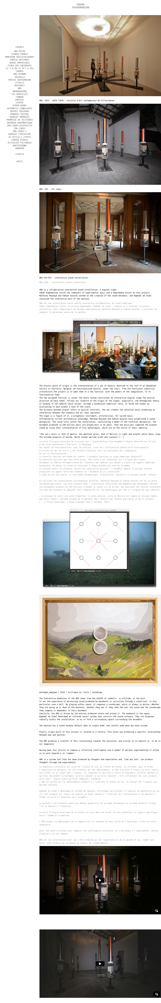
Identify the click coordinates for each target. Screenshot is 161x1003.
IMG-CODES (19, 128)
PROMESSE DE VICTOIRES (19, 119)
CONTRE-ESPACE (19, 140)
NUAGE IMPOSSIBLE (20, 62)
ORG (20, 88)
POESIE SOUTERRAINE (19, 80)
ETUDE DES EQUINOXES (20, 65)
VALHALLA (20, 77)
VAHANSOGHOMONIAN (80, 6)
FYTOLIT (19, 82)
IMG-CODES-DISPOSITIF (19, 125)
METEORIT (20, 85)
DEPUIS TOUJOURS (19, 111)
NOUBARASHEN (20, 91)
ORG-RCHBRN (19, 74)
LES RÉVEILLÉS (19, 94)
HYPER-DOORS (20, 105)
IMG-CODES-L (20, 131)
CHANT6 (19, 71)
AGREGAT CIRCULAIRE (19, 134)
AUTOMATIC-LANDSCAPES (19, 108)
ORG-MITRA (19, 51)
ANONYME (19, 148)
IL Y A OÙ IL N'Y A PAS (19, 68)
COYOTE (19, 102)
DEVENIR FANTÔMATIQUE (19, 122)
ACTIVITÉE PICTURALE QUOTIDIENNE (20, 144)
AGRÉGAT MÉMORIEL (20, 117)
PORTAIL (19, 100)
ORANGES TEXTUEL (19, 114)
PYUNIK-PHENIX (19, 54)
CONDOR (19, 97)
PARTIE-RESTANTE (19, 59)
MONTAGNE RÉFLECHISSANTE (19, 57)
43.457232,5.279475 (19, 137)
